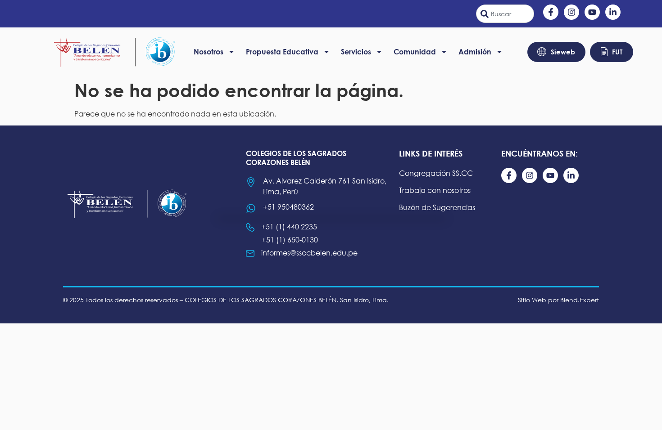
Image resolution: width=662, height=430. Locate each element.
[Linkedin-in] (613, 12)
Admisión (474, 51)
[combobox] (505, 13)
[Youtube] (592, 12)
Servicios (356, 51)
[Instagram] (571, 12)
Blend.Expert (579, 300)
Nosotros (208, 51)
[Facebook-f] (550, 12)
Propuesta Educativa (282, 51)
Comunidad (415, 51)
